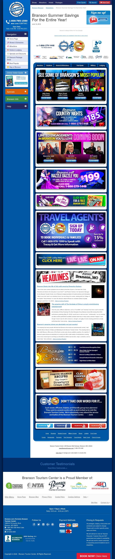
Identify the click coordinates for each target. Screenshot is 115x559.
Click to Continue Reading (62, 301)
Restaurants (51, 437)
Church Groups (96, 437)
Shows (34, 2)
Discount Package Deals (14, 58)
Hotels (51, 2)
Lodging (86, 433)
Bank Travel (86, 437)
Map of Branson (15, 67)
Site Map (94, 502)
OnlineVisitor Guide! (21, 78)
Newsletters (49, 8)
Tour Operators (68, 437)
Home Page (13, 39)
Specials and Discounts (17, 54)
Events (44, 437)
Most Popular (14, 63)
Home (47, 433)
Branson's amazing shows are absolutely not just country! (57, 324)
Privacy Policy (47, 497)
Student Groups (62, 433)
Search (93, 2)
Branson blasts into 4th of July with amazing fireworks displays (59, 286)
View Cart (105, 2)
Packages (58, 2)
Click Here (59, 453)
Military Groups (72, 433)
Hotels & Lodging (15, 50)
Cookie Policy (60, 497)
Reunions (53, 433)
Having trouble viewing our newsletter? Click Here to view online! (71, 35)
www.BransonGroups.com (66, 448)
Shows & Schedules (16, 42)
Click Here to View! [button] (21, 83)
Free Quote (81, 2)
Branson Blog (34, 497)
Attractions (13, 46)
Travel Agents (77, 437)
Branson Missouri (37, 8)
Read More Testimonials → (57, 468)
